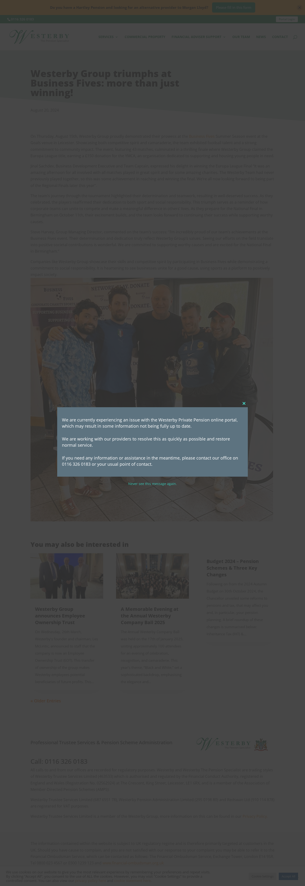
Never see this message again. (152, 484)
